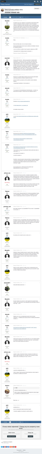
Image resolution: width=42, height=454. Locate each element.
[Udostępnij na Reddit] (10, 447)
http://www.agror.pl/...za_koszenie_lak (21, 105)
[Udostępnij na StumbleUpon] (12, 447)
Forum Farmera (5, 4)
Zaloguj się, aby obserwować (6, 8)
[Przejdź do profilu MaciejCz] (7, 256)
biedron (12, 10)
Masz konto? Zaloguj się (28, 4)
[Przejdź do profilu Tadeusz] (7, 197)
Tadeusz (7, 191)
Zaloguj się (30, 436)
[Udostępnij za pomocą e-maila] (14, 447)
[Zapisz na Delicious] (8, 447)
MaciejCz (7, 250)
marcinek (7, 58)
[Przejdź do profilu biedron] (2, 10)
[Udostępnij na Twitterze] (1, 447)
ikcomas (7, 20)
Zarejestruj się (37, 4)
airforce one (7, 173)
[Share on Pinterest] (15, 447)
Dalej (20, 17)
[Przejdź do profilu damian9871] (7, 288)
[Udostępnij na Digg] (7, 447)
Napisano (17, 20)
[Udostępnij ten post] (39, 20)
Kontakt (24, 450)
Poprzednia (5, 17)
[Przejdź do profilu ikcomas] (7, 26)
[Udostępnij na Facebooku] (3, 447)
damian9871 (7, 283)
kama (7, 131)
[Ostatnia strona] (23, 17)
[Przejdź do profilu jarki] (7, 120)
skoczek (7, 88)
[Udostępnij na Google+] (5, 447)
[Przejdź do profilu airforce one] (7, 178)
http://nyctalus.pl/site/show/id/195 (24, 101)
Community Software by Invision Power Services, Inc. (21, 452)
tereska (7, 38)
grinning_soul (7, 206)
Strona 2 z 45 (26, 17)
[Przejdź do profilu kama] (7, 135)
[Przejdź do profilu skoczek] (7, 92)
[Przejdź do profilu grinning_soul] (7, 210)
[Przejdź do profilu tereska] (7, 78)
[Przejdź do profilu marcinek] (7, 64)
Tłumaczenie (19, 450)
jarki (7, 114)
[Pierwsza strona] (2, 17)
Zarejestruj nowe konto (11, 436)
